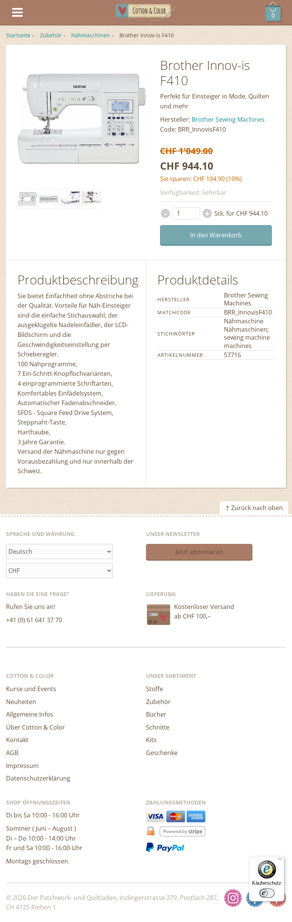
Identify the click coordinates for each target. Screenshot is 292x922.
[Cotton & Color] (146, 12)
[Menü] (279, 860)
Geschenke (162, 753)
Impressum (22, 765)
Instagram (233, 898)
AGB (12, 753)
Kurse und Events (31, 689)
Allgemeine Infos (29, 714)
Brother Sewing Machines (228, 119)
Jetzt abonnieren (199, 552)
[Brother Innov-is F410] (27, 198)
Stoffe (154, 689)
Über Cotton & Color (35, 727)
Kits (151, 740)
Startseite (18, 35)
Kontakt (17, 740)
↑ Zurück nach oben (254, 508)
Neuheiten (21, 702)
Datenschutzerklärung (38, 778)
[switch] (267, 893)
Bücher (156, 714)
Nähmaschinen (90, 35)
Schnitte (158, 727)
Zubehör (51, 35)
